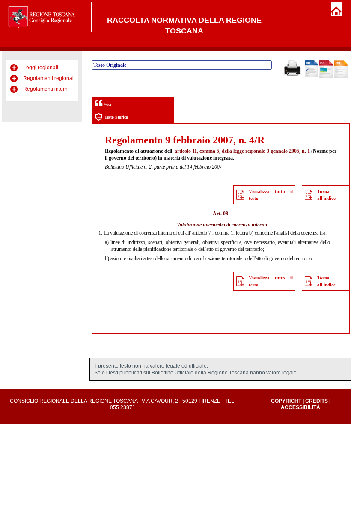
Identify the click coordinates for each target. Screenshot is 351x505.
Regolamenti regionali (49, 78)
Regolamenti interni (46, 89)
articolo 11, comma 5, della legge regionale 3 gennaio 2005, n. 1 (242, 151)
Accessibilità (300, 407)
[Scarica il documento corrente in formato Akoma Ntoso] (341, 76)
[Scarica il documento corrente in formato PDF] (326, 76)
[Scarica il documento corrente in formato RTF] (311, 75)
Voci (106, 104)
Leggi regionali (40, 68)
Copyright (286, 401)
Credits (316, 401)
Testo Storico (116, 117)
